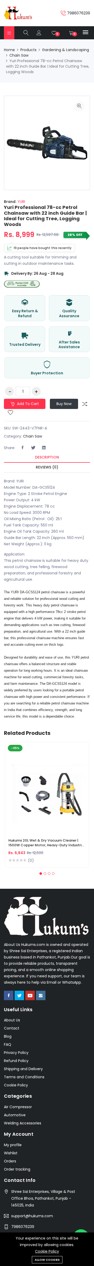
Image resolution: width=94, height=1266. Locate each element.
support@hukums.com (32, 1216)
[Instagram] (40, 995)
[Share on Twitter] (33, 447)
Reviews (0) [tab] (47, 467)
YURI (20, 201)
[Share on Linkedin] (44, 447)
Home (9, 49)
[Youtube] (30, 995)
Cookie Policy (47, 1251)
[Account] (39, 32)
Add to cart (27, 403)
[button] (41, 873)
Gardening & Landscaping (65, 49)
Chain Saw (18, 55)
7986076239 (22, 1226)
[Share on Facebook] (22, 447)
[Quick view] (53, 793)
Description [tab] (47, 457)
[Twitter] (19, 995)
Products (28, 49)
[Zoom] (79, 106)
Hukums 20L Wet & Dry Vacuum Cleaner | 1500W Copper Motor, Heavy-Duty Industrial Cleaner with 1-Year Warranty (46, 843)
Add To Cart (28, 793)
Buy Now (64, 403)
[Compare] (84, 404)
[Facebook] (8, 995)
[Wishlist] (10, 413)
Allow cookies (47, 1260)
